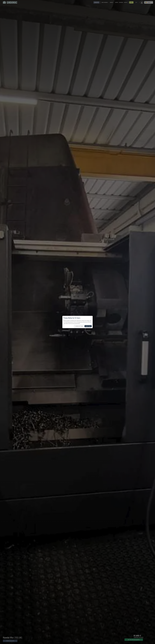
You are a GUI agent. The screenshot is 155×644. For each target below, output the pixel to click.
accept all (88, 326)
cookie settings (79, 326)
